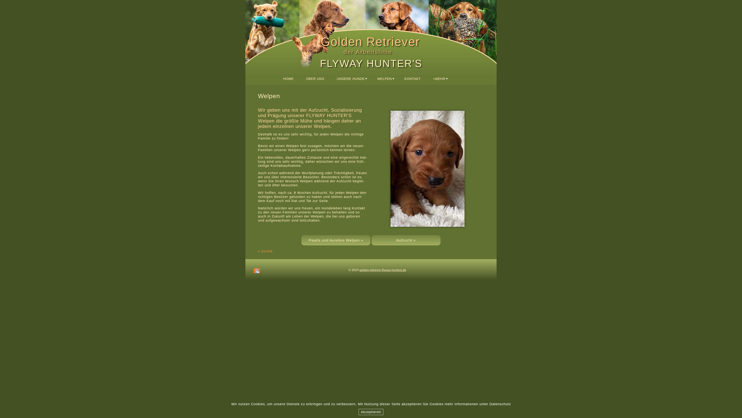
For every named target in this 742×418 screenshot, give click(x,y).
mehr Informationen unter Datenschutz (478, 404)
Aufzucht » (406, 240)
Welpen (384, 79)
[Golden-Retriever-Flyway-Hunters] (283, 28)
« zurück (265, 251)
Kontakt (412, 79)
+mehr (439, 79)
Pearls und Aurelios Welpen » (336, 240)
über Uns (315, 79)
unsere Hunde (351, 79)
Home (288, 79)
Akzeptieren (371, 412)
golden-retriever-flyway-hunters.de (382, 270)
